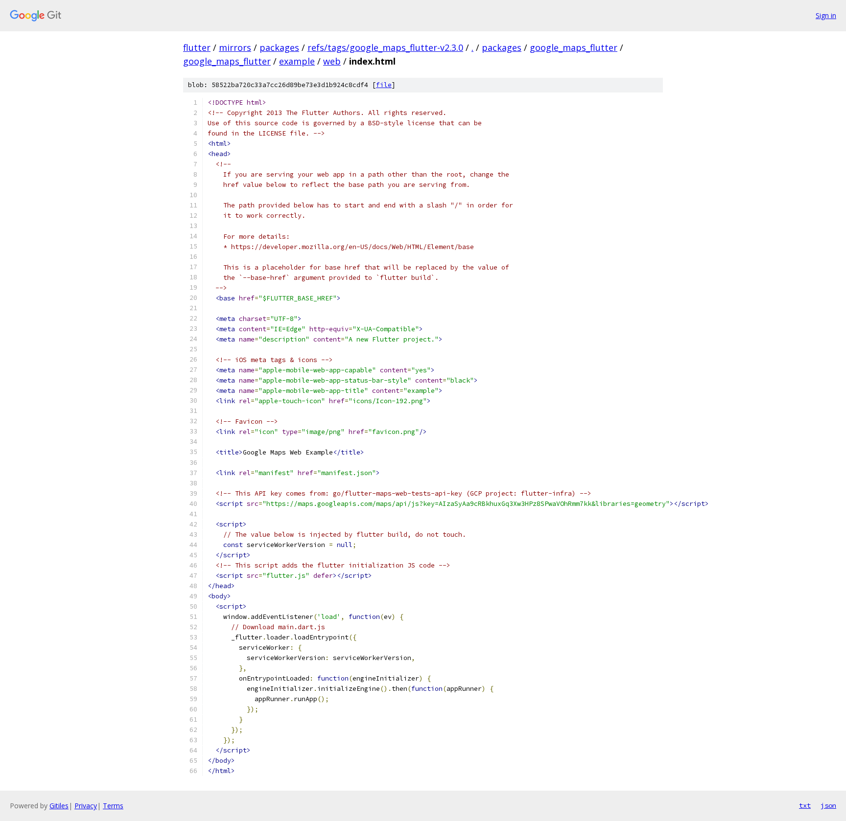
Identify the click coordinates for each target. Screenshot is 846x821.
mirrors (235, 47)
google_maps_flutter (573, 47)
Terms (113, 805)
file (384, 85)
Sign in (826, 15)
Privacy (85, 805)
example (297, 61)
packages (279, 47)
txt (805, 805)
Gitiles (59, 805)
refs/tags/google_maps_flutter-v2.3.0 (385, 47)
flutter (197, 47)
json (828, 805)
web (332, 61)
